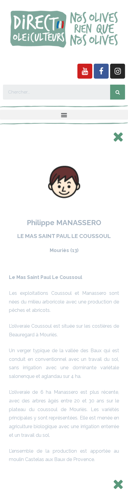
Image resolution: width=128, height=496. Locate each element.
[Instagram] (117, 71)
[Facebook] (101, 71)
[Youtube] (84, 71)
